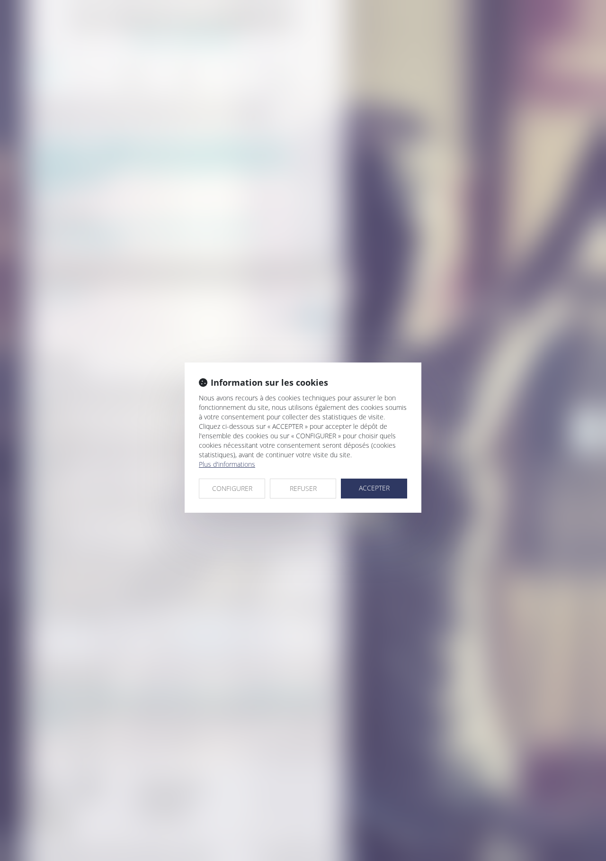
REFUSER (303, 488)
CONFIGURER (232, 488)
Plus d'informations (227, 464)
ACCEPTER (374, 487)
